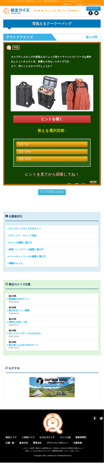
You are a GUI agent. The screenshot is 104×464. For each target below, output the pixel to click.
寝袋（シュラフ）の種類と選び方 (26, 249)
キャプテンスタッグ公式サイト (25, 228)
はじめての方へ (93, 9)
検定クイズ (68, 4)
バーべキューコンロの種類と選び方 (27, 256)
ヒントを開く (52, 119)
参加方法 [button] (74, 11)
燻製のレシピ (16, 263)
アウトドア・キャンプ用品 (23, 235)
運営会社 (37, 443)
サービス (63, 11)
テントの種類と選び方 (20, 242)
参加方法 (23, 443)
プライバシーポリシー (57, 443)
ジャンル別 (52, 11)
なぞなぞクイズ (95, 4)
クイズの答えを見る (52, 192)
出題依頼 (77, 443)
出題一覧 (40, 11)
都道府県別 (80, 437)
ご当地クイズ (81, 4)
